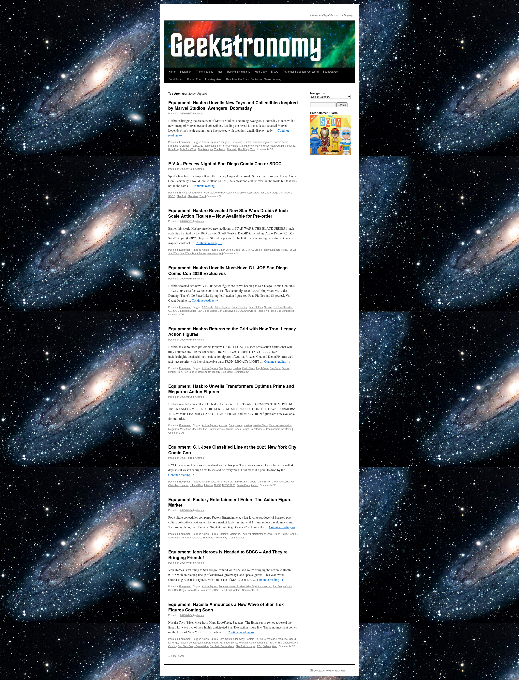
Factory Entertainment (253, 533)
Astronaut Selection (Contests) (301, 71)
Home (172, 71)
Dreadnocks (278, 481)
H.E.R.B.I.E (197, 145)
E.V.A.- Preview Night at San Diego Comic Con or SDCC (224, 163)
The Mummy (220, 537)
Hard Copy (260, 71)
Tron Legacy (190, 371)
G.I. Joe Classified (283, 307)
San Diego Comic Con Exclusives (216, 310)
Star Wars (193, 196)
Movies (245, 192)
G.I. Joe (268, 307)
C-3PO (249, 249)
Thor (252, 149)
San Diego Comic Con (278, 192)
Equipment (186, 71)
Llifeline (208, 485)
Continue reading (206, 186)
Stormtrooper (214, 253)
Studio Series (233, 429)
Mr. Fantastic (288, 145)
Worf (274, 646)
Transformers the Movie (279, 429)
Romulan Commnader (250, 642)
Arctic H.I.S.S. (241, 481)
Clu (221, 368)
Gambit (185, 145)
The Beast (219, 149)
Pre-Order (275, 368)
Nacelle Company (189, 642)
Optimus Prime (217, 429)
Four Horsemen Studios (232, 586)
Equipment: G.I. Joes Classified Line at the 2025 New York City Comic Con (232, 449)
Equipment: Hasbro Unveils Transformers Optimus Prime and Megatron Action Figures (231, 388)
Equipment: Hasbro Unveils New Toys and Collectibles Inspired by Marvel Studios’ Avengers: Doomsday (233, 105)
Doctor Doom (280, 142)
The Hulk (232, 149)
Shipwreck (250, 310)
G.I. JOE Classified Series (182, 310)
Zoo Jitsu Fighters (230, 590)
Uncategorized (213, 79)
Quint (277, 533)
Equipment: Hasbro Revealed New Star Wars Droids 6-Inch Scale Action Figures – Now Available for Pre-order (228, 213)
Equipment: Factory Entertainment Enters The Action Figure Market (230, 502)
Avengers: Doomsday (230, 142)
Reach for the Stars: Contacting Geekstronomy (253, 79)
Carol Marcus (267, 638)
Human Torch (220, 145)
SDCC (171, 196)
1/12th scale (208, 481)
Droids (258, 249)
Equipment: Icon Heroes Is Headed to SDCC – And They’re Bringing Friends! (228, 554)
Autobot (223, 425)
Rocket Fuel (194, 79)
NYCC (217, 485)
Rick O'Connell (289, 533)
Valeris (267, 646)
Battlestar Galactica (229, 533)
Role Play (173, 149)
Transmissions (204, 71)
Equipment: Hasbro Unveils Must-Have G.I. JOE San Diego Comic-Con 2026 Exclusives (228, 270)
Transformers (257, 429)
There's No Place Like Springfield (275, 310)
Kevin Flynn (248, 368)
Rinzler (172, 371)
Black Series (226, 249)
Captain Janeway (234, 638)
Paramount (212, 642)
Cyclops (267, 142)
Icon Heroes (265, 586)
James (200, 113)
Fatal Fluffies (256, 307)
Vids (220, 71)
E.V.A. (275, 71)
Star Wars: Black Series (193, 253)
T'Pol (259, 646)
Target (245, 429)
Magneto (249, 145)
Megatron (173, 429)
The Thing (243, 149)
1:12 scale (207, 307)
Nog (202, 642)
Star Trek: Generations (222, 646)
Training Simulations (238, 71)
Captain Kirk (252, 638)
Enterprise (282, 638)
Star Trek (181, 196)
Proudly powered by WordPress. (330, 670)
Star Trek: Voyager (245, 646)
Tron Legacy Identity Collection (215, 371)
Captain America (253, 142)
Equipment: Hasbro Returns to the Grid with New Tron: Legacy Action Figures (232, 331)
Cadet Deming (240, 307)
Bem (221, 638)
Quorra (286, 368)
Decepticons (235, 425)
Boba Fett (239, 249)
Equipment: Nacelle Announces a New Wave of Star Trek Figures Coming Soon (226, 607)
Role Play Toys (188, 149)
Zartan (254, 485)
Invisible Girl (236, 145)
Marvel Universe (264, 145)
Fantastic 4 (174, 145)
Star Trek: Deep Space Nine (193, 646)
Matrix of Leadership (280, 425)
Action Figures (210, 142)
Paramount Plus (228, 642)
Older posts (176, 655)
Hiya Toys (251, 586)
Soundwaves (330, 71)
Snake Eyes (243, 485)
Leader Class (260, 425)
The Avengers (205, 149)
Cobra (253, 481)
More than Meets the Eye (193, 429)
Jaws (269, 533)
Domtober (234, 192)
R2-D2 (292, 249)
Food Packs (176, 79)
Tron (179, 371)
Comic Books (220, 192)
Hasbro (208, 145)
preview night (257, 192)
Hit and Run (196, 485)
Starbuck (207, 537)
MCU (277, 145)
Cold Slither (264, 481)
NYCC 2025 (228, 485)
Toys (202, 196)
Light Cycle (262, 368)
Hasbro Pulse (279, 249)
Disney (228, 368)
